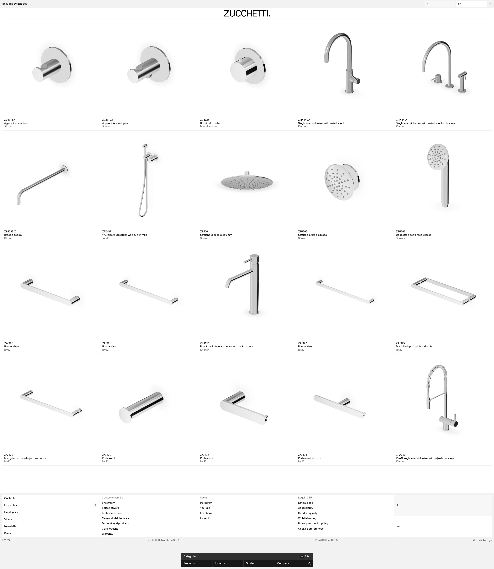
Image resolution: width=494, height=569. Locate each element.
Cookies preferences (311, 528)
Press (7, 533)
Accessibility (305, 508)
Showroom (108, 503)
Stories (250, 563)
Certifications (110, 528)
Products (189, 563)
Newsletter (10, 526)
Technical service (112, 513)
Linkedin (205, 518)
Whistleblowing (307, 518)
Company (283, 563)
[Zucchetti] (247, 13)
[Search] (309, 563)
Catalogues (11, 512)
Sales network (110, 508)
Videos (8, 519)
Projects (220, 563)
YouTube (205, 508)
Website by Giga (482, 540)
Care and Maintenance (115, 518)
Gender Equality (307, 513)
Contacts (9, 498)
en (459, 4)
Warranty (107, 533)
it (427, 4)
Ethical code (305, 503)
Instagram (206, 503)
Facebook (206, 513)
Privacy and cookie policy (313, 523)
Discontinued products (115, 523)
